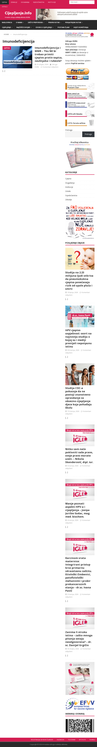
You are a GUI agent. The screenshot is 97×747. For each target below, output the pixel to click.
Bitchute (82, 740)
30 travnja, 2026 (73, 350)
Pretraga (68, 130)
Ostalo (4, 7)
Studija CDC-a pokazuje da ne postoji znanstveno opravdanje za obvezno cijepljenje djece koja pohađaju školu (78, 397)
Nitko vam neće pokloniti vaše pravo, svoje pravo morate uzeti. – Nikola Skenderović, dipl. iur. (79, 455)
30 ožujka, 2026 (73, 649)
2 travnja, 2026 (72, 594)
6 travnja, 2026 (72, 466)
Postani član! (64, 27)
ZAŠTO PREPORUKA (35, 22)
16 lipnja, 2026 (72, 292)
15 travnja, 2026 (73, 411)
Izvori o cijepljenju (44, 27)
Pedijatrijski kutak (73, 22)
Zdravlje (14, 2)
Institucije (52, 2)
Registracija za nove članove (42, 740)
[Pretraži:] (81, 2)
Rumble (92, 740)
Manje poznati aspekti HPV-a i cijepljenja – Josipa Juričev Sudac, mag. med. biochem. (77, 510)
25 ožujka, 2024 (42, 64)
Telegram (71, 740)
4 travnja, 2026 (72, 520)
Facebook (60, 740)
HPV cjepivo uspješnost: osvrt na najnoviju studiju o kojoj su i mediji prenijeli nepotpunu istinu (78, 338)
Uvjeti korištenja (81, 27)
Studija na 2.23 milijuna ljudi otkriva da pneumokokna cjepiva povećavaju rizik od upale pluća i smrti (79, 280)
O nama (19, 22)
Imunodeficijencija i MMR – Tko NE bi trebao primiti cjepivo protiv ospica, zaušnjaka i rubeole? (48, 54)
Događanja (25, 2)
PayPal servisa (77, 63)
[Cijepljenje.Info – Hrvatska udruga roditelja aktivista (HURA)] (48, 18)
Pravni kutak (54, 22)
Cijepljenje (6, 27)
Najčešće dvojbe (23, 27)
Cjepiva (4, 2)
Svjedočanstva (38, 2)
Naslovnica (7, 22)
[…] (4, 71)
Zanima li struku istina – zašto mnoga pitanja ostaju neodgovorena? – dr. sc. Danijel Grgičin (78, 638)
